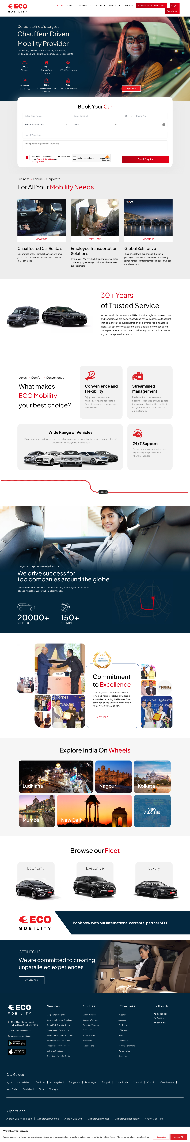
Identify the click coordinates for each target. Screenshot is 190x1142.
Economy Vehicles (90, 1020)
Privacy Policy (38, 161)
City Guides (15, 1074)
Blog (121, 1035)
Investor (122, 1015)
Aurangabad (57, 1082)
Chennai (137, 1082)
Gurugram (54, 1089)
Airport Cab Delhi (73, 1118)
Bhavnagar (91, 1082)
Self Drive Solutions (55, 1051)
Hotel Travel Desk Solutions (58, 1040)
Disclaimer (123, 1056)
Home (60, 5)
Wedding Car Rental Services (59, 1045)
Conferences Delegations (58, 1030)
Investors (113, 5)
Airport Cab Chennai (48, 1118)
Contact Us (129, 5)
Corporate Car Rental (56, 1015)
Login (174, 5)
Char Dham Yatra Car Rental (58, 1056)
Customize (161, 1137)
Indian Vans (87, 1040)
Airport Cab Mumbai (99, 1118)
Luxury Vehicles (89, 1015)
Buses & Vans (88, 1045)
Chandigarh (121, 1082)
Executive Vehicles (91, 1025)
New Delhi (11, 1089)
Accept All (178, 1137)
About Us (71, 5)
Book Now (172, 11)
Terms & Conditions (45, 159)
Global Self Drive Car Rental (58, 1025)
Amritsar (40, 1082)
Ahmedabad (24, 1082)
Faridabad (28, 1089)
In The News (123, 1030)
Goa (41, 1089)
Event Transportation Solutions (60, 1035)
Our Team (123, 1025)
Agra (9, 1082)
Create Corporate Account (151, 5)
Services (98, 5)
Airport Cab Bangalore (127, 1118)
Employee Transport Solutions (59, 1020)
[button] (84, 5)
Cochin (151, 1082)
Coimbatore (167, 1082)
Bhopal (106, 1082)
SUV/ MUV (87, 1030)
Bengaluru (74, 1082)
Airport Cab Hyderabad (19, 1118)
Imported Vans (89, 1035)
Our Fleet (83, 5)
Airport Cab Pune (154, 1118)
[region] (95, 1134)
